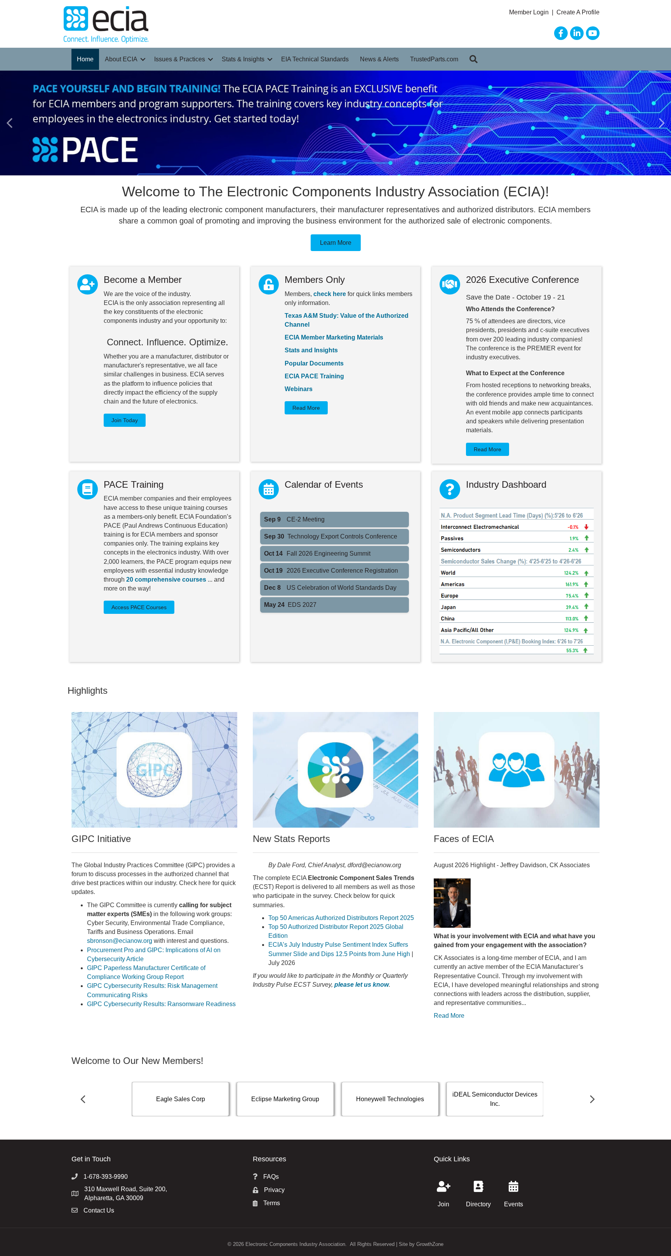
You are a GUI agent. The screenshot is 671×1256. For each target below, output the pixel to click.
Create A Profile (578, 12)
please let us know (361, 984)
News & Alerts (379, 59)
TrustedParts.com (434, 59)
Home (85, 59)
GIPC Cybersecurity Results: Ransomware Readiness (161, 1004)
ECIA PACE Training (314, 376)
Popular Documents (314, 363)
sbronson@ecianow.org (119, 940)
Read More (449, 1015)
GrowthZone (429, 1244)
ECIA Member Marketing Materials (334, 337)
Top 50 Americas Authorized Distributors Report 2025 (341, 918)
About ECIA (121, 59)
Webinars (299, 389)
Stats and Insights (311, 350)
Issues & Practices (179, 59)
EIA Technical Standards (315, 59)
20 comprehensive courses (166, 579)
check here (329, 294)
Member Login (529, 12)
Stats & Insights (243, 59)
